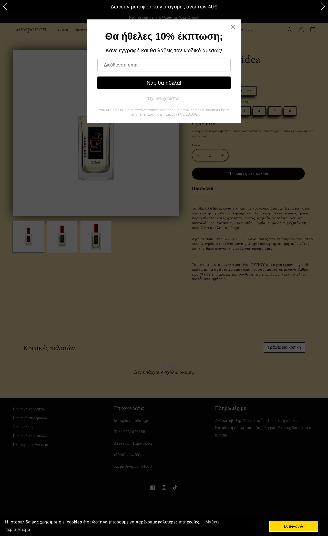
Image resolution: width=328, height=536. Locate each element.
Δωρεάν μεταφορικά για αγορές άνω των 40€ (164, 6)
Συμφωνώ (293, 526)
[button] (5, 6)
